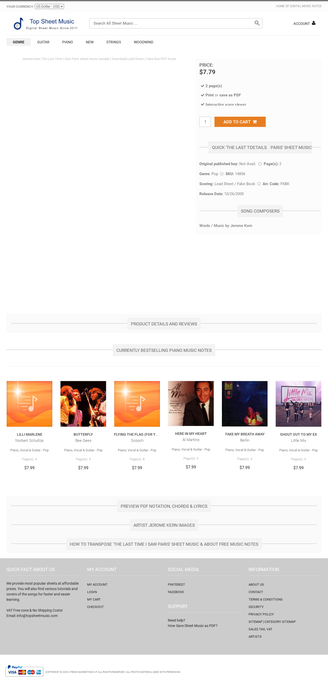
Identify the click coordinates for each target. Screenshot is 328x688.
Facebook (176, 592)
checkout (95, 607)
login (92, 592)
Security (256, 607)
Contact (256, 592)
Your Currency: (20, 6)
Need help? (176, 620)
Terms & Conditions (266, 599)
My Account (97, 584)
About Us (256, 584)
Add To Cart (238, 121)
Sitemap (255, 622)
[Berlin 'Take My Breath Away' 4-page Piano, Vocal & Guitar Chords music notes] (245, 403)
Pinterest (176, 584)
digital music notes (306, 6)
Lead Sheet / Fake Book (234, 184)
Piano (67, 42)
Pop (214, 174)
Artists (255, 637)
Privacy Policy (261, 614)
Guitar (43, 42)
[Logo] (44, 23)
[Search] (257, 23)
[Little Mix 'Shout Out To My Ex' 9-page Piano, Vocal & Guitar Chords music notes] (298, 404)
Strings (113, 42)
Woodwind (143, 42)
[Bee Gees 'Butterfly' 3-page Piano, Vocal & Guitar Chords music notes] (83, 404)
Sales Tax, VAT (260, 629)
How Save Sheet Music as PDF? (193, 626)
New (90, 42)
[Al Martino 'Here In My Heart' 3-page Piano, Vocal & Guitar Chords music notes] (191, 403)
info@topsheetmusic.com (37, 616)
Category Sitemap (280, 622)
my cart (94, 599)
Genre (18, 42)
